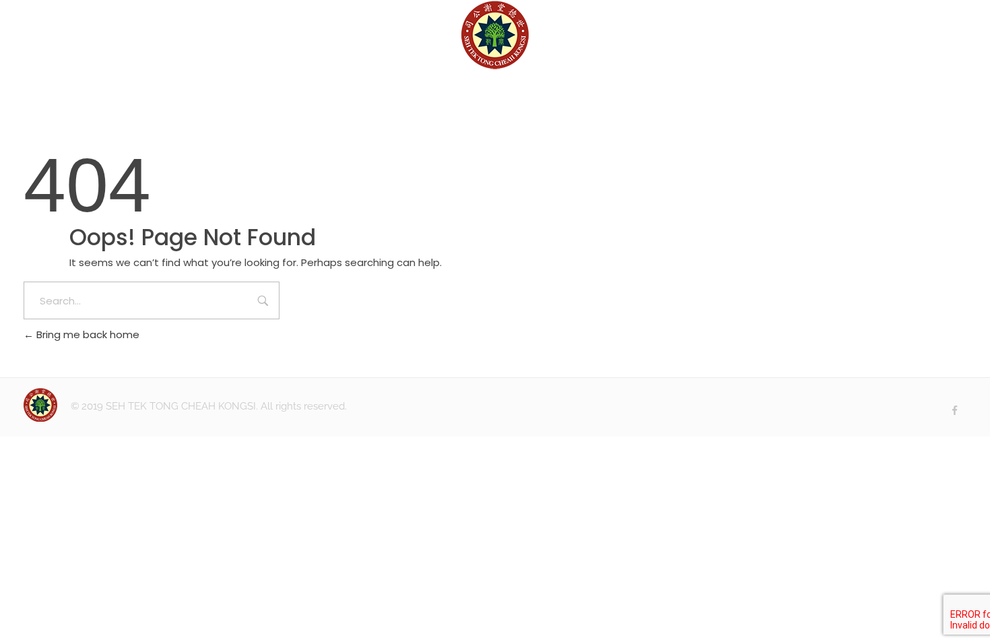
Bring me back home (86, 334)
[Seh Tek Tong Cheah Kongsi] (495, 34)
